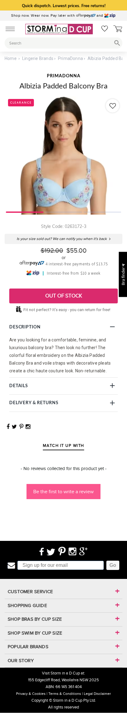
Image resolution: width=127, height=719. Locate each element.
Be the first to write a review (63, 491)
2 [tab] (63, 211)
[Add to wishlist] (112, 106)
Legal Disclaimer (97, 693)
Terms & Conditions (64, 693)
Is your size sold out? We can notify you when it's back (62, 239)
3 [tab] (102, 211)
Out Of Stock (63, 296)
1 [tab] (24, 211)
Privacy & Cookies (31, 693)
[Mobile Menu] (8, 28)
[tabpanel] (63, 155)
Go (112, 565)
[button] (63, 488)
